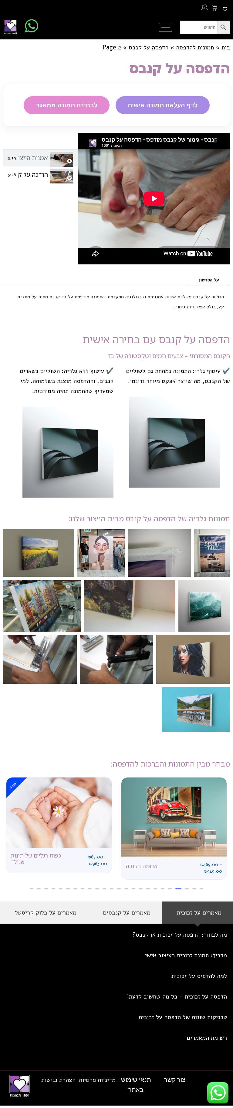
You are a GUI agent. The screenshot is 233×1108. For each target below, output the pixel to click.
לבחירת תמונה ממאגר (66, 105)
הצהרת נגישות (58, 1080)
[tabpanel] (154, 198)
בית (225, 47)
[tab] (40, 158)
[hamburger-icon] (165, 27)
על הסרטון (209, 280)
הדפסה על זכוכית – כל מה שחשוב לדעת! (177, 996)
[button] (201, 888)
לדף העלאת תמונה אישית (163, 105)
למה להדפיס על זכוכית (199, 976)
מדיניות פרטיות (97, 1080)
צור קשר (174, 1079)
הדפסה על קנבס (148, 47)
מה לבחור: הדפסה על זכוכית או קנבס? (180, 935)
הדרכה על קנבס (33, 175)
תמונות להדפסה (195, 47)
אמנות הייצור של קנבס (33, 158)
